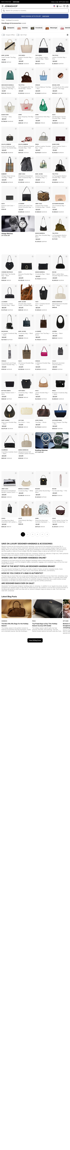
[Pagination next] (47, 534)
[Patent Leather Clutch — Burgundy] (66, 128)
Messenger (53, 27)
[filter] (68, 35)
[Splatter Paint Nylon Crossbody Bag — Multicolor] (49, 158)
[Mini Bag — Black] (66, 315)
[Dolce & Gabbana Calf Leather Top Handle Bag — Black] (15, 128)
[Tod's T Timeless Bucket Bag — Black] (49, 286)
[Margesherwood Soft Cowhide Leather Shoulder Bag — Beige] (32, 434)
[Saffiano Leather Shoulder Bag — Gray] (49, 128)
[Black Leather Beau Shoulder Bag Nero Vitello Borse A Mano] (66, 256)
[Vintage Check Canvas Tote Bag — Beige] (15, 158)
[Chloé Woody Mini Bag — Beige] (32, 502)
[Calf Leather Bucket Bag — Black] (49, 473)
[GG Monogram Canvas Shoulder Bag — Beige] (66, 99)
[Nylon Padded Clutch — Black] (15, 375)
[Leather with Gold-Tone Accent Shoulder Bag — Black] (32, 188)
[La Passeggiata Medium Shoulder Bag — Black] (66, 158)
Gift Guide (65, 621)
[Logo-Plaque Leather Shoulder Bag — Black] (49, 39)
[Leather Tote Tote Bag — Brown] (49, 315)
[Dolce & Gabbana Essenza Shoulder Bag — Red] (32, 128)
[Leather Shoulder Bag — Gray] (66, 39)
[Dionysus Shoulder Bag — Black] (32, 256)
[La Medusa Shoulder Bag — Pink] (49, 345)
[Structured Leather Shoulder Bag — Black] (15, 286)
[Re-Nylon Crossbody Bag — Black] (66, 375)
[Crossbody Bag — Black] (49, 256)
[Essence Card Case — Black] (15, 188)
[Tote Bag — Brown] (49, 404)
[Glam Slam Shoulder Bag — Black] (49, 217)
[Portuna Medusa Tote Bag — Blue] (49, 69)
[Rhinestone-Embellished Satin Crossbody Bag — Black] (32, 158)
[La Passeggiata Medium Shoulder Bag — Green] (66, 217)
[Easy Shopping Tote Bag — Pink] (32, 99)
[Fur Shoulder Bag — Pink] (66, 473)
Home (2, 20)
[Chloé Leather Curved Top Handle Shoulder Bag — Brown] (66, 502)
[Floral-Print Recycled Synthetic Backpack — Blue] (49, 502)
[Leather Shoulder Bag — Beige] (32, 39)
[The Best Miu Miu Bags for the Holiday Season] (16, 608)
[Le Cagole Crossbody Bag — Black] (15, 315)
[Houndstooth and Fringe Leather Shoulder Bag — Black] (15, 345)
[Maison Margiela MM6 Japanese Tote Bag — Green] (15, 69)
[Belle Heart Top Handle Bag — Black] (15, 256)
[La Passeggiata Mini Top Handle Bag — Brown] (32, 69)
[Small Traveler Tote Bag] (15, 39)
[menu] (2, 6)
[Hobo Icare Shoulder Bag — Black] (15, 404)
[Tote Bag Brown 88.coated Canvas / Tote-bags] (66, 69)
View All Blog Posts (35, 640)
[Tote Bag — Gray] (15, 99)
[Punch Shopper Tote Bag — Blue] (66, 404)
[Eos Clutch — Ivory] (32, 404)
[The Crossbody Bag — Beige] (66, 188)
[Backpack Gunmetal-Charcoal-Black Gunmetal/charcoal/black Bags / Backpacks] (66, 345)
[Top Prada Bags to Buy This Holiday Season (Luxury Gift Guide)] (47, 608)
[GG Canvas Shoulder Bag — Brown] (32, 345)
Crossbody (38, 27)
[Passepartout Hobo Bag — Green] (49, 99)
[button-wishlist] (64, 6)
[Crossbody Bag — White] (32, 473)
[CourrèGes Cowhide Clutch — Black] (15, 434)
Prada (34, 621)
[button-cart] (67, 6)
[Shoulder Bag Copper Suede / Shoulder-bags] (32, 286)
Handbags (4, 621)
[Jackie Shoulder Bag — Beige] (49, 375)
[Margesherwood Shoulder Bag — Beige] (66, 286)
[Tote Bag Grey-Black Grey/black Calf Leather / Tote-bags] (15, 502)
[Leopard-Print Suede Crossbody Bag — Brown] (49, 188)
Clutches (25, 27)
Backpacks (10, 27)
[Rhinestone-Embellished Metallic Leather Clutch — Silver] (15, 473)
